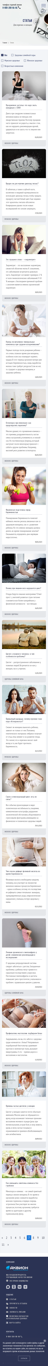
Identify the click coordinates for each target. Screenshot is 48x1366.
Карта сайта (15, 1323)
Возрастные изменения (13, 65)
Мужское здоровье (12, 60)
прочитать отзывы (18, 1304)
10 (43, 1238)
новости (13, 1308)
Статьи (13, 1299)
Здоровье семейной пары (25, 55)
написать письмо (18, 1312)
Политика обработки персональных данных (17, 1317)
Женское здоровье (34, 60)
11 (3, 1245)
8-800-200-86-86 (10, 8)
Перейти (5, 91)
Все (5, 55)
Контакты (10, 1332)
